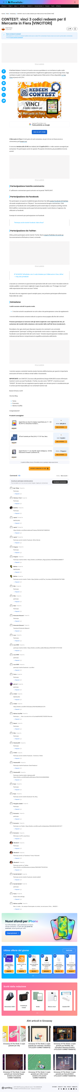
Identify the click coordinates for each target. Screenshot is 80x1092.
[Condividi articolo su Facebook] (4, 71)
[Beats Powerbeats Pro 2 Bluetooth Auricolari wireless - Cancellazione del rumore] (46, 958)
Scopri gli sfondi (12, 933)
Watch (30, 6)
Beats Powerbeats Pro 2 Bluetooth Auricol (46, 966)
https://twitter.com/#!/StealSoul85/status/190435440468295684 (31, 777)
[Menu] (3, 2)
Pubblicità (74, 1086)
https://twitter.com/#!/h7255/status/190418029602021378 (29, 706)
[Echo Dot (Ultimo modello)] (34, 958)
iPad (10, 6)
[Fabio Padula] (3, 28)
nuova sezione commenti (16, 37)
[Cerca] (6, 2)
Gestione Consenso (36, 1088)
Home (3, 13)
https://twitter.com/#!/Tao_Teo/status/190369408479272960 (48, 579)
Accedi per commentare (60, 482)
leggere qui (23, 141)
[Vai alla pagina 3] (36, 975)
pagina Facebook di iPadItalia (59, 201)
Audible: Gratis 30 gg (21, 965)
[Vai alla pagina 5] (39, 975)
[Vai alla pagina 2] (35, 975)
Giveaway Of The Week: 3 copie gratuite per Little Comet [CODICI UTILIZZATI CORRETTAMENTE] (39, 1075)
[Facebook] (59, 1089)
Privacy (69, 1086)
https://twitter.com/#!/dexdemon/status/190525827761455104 (30, 867)
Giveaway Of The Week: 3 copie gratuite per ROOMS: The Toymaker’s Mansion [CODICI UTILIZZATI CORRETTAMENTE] (65, 1046)
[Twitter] (61, 1089)
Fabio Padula (8, 28)
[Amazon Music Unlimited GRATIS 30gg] (9, 958)
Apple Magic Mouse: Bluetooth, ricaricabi (59, 966)
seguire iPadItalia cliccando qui (53, 235)
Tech (52, 6)
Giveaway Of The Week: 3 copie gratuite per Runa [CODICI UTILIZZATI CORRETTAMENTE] (65, 1074)
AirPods (22, 6)
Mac (15, 6)
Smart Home (38, 6)
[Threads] (69, 1089)
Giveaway (13, 13)
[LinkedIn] (74, 1089)
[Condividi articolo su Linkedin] (4, 83)
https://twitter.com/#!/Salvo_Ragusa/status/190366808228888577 (46, 559)
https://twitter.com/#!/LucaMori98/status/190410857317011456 (44, 648)
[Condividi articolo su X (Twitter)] (4, 77)
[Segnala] (21, 494)
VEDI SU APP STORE (39, 132)
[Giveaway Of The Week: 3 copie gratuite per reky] (14, 1034)
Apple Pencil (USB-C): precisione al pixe (71, 966)
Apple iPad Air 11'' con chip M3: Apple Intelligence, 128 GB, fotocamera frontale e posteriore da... (35, 451)
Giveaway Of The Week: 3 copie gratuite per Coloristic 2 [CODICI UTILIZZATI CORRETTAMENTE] (39, 1045)
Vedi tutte (69, 950)
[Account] (74, 2)
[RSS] (76, 1089)
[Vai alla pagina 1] (33, 975)
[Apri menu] (23, 2)
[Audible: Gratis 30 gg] (21, 958)
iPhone (4, 6)
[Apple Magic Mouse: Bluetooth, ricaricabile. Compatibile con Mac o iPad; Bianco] (59, 958)
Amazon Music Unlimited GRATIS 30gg (9, 966)
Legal (65, 1086)
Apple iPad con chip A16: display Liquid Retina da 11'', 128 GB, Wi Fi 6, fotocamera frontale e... (35, 422)
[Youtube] (64, 1089)
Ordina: (58, 475)
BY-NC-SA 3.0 (27, 1088)
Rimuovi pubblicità (39, 64)
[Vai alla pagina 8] (43, 975)
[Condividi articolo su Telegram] (4, 89)
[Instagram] (66, 1089)
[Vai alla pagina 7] (42, 975)
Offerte (58, 6)
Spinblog (22, 1087)
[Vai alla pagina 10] (46, 975)
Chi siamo (54, 1086)
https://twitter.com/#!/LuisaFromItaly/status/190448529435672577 (43, 826)
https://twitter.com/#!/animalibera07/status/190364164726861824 (31, 530)
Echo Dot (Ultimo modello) (34, 965)
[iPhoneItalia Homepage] (15, 2)
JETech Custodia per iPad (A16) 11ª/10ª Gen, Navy (33, 436)
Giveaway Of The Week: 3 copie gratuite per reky (14, 1045)
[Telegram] (71, 1089)
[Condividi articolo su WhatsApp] (4, 95)
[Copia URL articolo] (4, 101)
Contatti (60, 1086)
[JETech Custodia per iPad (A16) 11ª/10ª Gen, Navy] (14, 437)
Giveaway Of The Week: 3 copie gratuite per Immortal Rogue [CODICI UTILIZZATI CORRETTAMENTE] (14, 1075)
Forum (47, 6)
